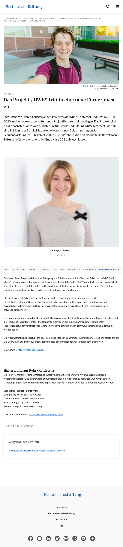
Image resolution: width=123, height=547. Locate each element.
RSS (61, 525)
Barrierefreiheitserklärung (61, 513)
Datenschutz (61, 519)
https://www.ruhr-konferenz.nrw (46, 414)
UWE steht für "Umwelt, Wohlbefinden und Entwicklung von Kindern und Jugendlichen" (50, 269)
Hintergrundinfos (109, 269)
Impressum (61, 507)
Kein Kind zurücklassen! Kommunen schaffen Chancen (37, 450)
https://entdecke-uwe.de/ (31, 349)
